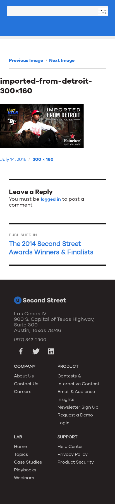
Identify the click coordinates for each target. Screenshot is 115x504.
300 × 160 (43, 159)
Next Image (62, 60)
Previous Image (26, 60)
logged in (51, 199)
